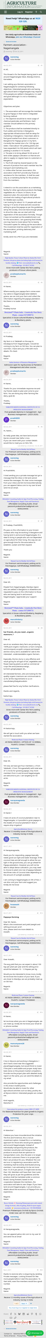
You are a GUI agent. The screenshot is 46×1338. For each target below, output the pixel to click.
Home (30, 1336)
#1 (42, 65)
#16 (41, 1012)
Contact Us (8, 1334)
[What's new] (36, 12)
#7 (42, 521)
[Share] (38, 65)
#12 (41, 809)
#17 (41, 1052)
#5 (42, 427)
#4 (42, 380)
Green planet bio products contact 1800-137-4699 (23, 1109)
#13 (41, 846)
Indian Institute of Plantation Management (23, 362)
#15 (41, 955)
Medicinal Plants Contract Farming (23, 740)
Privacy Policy (22, 1336)
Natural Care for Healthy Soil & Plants (23, 449)
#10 (41, 724)
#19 (41, 1225)
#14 (41, 913)
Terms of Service (9, 1336)
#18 (41, 1126)
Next (23, 1303)
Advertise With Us (19, 1334)
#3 (42, 332)
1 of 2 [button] (16, 1303)
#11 (41, 757)
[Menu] (5, 12)
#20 (41, 1270)
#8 (42, 578)
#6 (42, 467)
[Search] (41, 12)
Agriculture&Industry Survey (23, 829)
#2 (42, 282)
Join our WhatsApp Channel (28, 37)
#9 (42, 628)
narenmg (8, 51)
